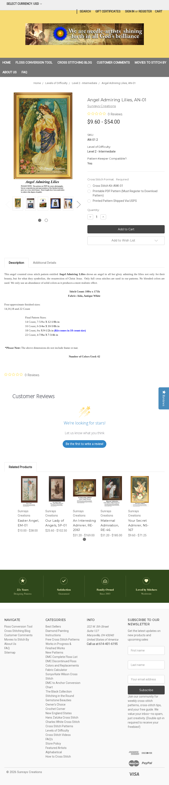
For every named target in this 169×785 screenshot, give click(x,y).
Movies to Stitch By (150, 62)
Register (145, 11)
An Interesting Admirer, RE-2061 (84, 525)
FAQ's (49, 739)
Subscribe (146, 690)
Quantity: (93, 210)
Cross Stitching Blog (75, 62)
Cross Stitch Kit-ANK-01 (108, 185)
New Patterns (54, 652)
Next (78, 204)
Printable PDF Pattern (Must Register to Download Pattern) (125, 193)
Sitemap (9, 652)
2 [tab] (46, 220)
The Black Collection (59, 691)
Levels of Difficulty (57, 730)
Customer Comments (113, 62)
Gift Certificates (108, 11)
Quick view (29, 486)
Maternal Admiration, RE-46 (110, 525)
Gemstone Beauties (58, 700)
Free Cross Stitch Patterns (63, 639)
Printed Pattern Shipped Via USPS (115, 200)
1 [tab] (39, 220)
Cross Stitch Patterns (59, 726)
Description (16, 263)
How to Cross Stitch (58, 756)
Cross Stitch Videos (58, 735)
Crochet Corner (55, 709)
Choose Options (29, 496)
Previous (7, 204)
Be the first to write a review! (84, 444)
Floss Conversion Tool (34, 62)
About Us (9, 72)
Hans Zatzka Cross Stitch (62, 717)
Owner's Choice (56, 704)
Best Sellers (53, 626)
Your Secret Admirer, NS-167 (138, 525)
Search (85, 11)
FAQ (24, 72)
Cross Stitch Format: (108, 179)
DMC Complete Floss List (61, 657)
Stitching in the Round (60, 696)
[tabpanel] (18, 204)
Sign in (129, 11)
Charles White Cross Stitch (63, 722)
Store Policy (53, 743)
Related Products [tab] (20, 467)
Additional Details (44, 263)
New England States (59, 713)
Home (6, 62)
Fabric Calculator (56, 670)
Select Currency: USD (23, 3)
